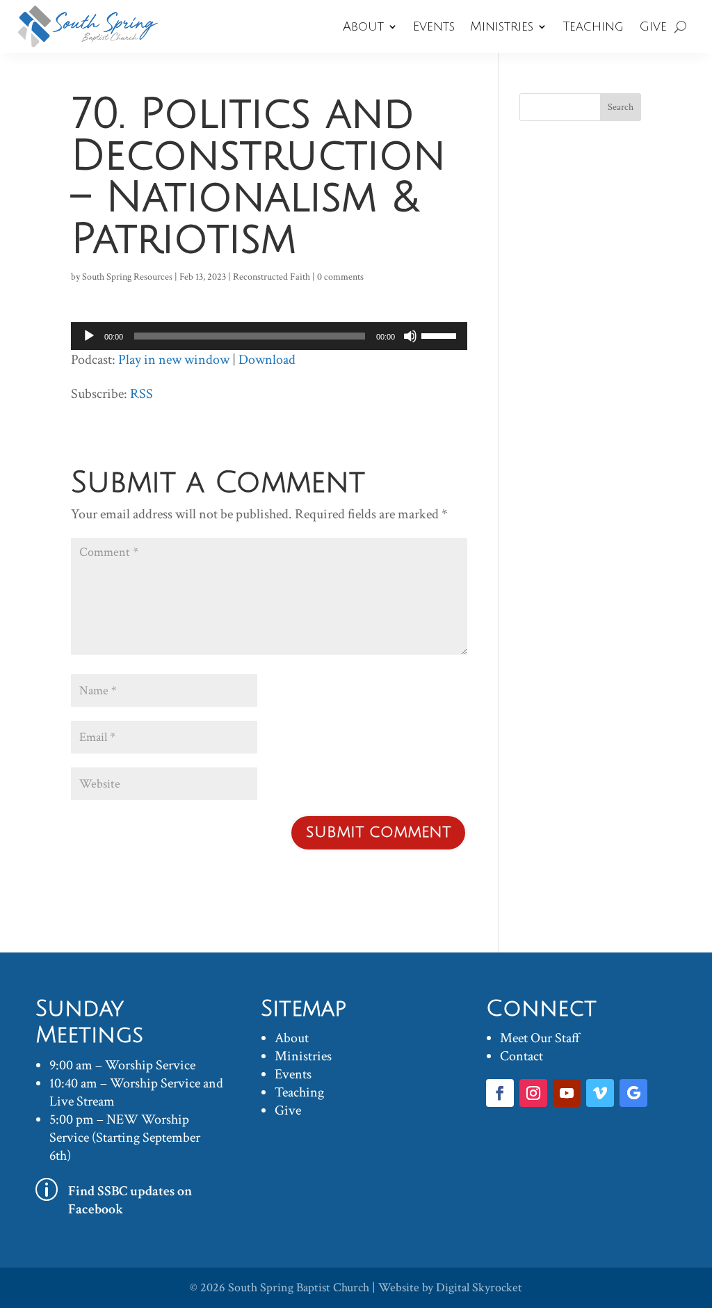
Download (267, 360)
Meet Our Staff (540, 1038)
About (363, 26)
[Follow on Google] (633, 1093)
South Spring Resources (127, 277)
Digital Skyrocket (479, 1287)
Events (434, 26)
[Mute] (410, 336)
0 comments (340, 277)
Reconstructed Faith (271, 277)
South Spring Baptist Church (298, 1287)
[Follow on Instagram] (533, 1093)
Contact (521, 1056)
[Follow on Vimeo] (600, 1093)
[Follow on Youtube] (567, 1093)
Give (653, 26)
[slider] (440, 334)
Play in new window (173, 360)
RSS (141, 394)
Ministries (501, 26)
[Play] (89, 336)
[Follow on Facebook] (500, 1093)
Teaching (593, 26)
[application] (269, 336)
